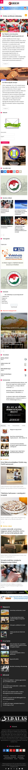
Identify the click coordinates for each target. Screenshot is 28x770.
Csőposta (4, 31)
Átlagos (4, 299)
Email (2, 136)
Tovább (5, 63)
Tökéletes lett (5, 296)
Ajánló (3, 79)
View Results (14, 307)
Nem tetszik (5, 303)
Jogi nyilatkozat (21, 755)
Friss (9, 425)
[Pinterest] (11, 171)
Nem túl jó (4, 301)
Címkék (23, 425)
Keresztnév (3, 132)
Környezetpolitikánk (8, 758)
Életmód (11, 31)
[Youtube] (17, 171)
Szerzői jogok (20, 757)
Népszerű (3, 425)
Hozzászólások (16, 425)
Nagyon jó (4, 298)
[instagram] (20, 171)
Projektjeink (21, 758)
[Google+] (8, 171)
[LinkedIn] (14, 171)
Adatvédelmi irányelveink (10, 757)
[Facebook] (2, 171)
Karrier (15, 758)
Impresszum (6, 755)
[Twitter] (5, 171)
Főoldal (2, 14)
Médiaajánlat (13, 755)
